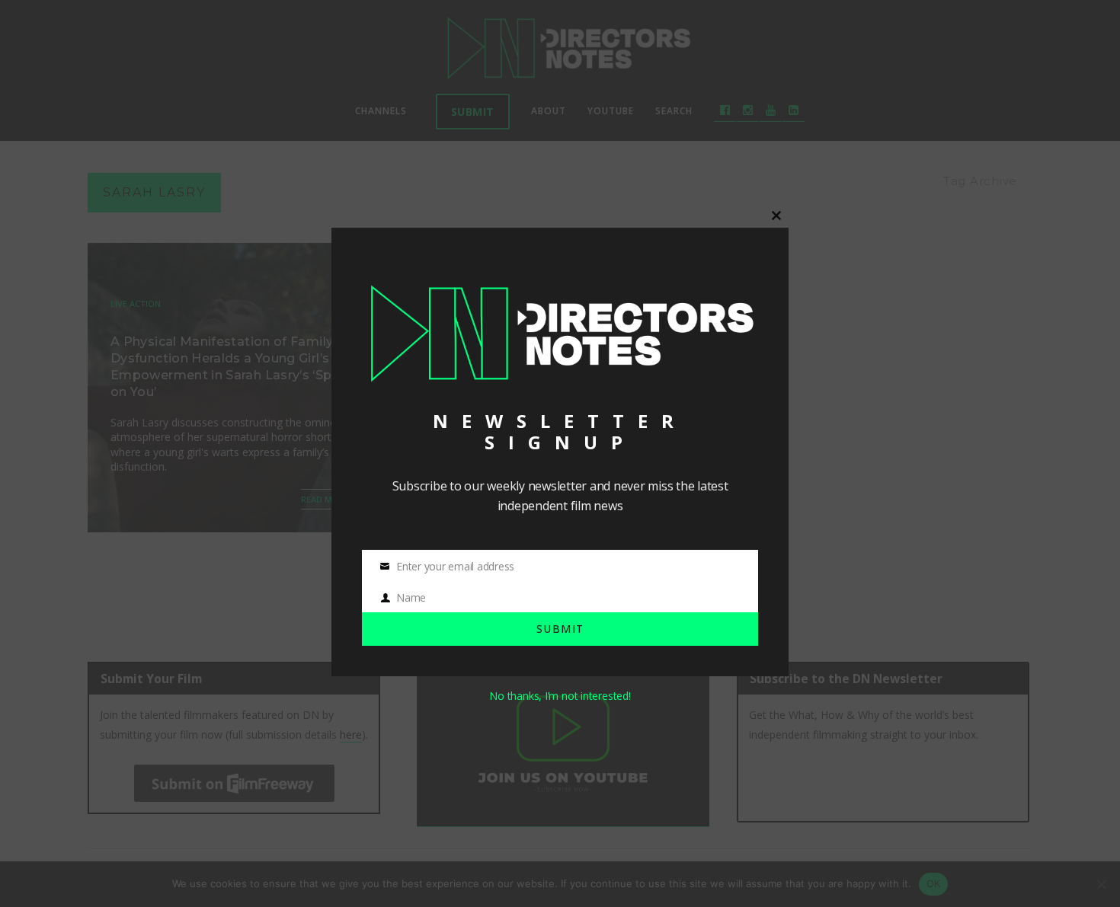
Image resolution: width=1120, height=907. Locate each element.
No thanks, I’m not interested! (559, 695)
